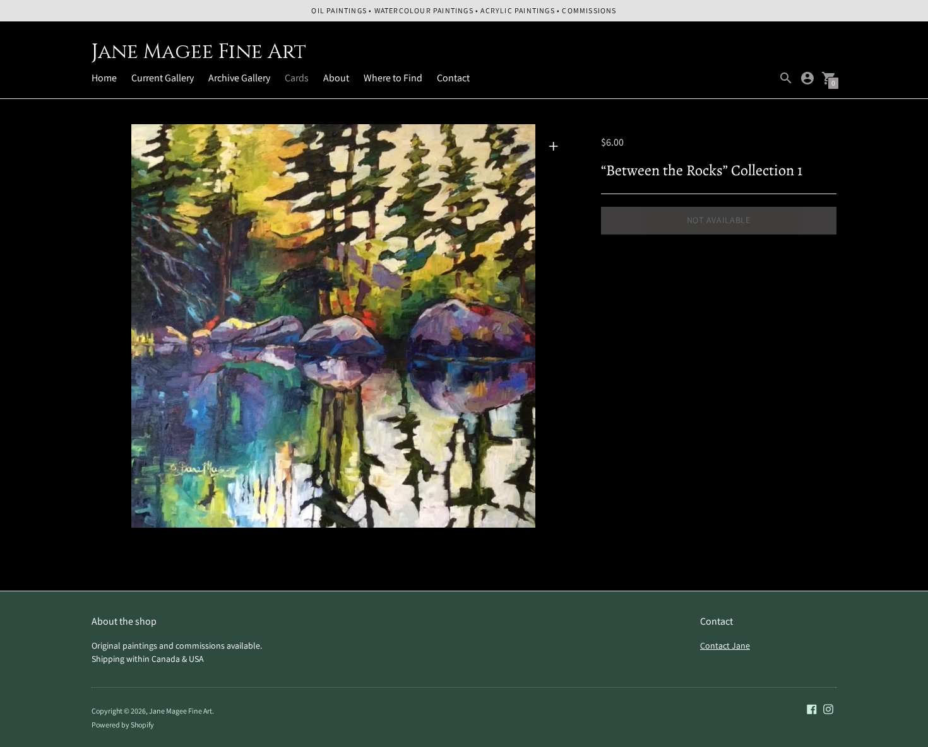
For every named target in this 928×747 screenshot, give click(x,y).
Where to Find (393, 77)
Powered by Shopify (123, 724)
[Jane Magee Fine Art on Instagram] (828, 708)
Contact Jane (725, 645)
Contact (453, 77)
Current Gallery (162, 77)
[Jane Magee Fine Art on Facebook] (812, 708)
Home (104, 77)
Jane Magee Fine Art (180, 710)
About (336, 77)
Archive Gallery (239, 77)
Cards (297, 77)
